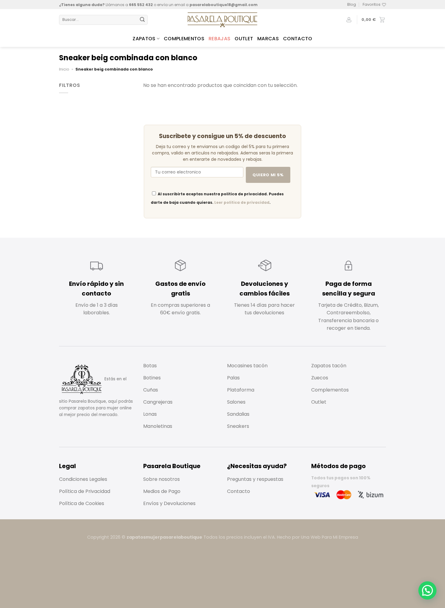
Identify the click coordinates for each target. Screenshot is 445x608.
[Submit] (142, 20)
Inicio (64, 69)
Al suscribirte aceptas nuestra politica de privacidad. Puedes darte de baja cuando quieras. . (217, 198)
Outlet (244, 38)
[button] (427, 590)
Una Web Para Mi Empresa (329, 537)
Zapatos (144, 38)
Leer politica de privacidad (241, 202)
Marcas (268, 38)
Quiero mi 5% (268, 175)
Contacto (297, 38)
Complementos (184, 38)
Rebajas (219, 38)
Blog (351, 4)
